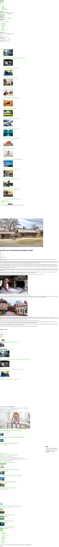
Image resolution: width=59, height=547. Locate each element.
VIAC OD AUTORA (10, 349)
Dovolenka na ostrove (4, 9)
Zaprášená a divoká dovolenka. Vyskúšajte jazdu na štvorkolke (11, 97)
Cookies (2, 546)
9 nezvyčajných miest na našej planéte (8, 342)
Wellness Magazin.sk (4, 29)
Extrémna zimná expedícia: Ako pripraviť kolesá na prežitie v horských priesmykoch (15, 359)
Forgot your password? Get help (4, 36)
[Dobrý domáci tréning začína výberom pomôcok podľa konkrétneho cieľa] (8, 156)
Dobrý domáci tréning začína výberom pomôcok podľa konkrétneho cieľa (12, 159)
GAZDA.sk (3, 25)
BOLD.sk (3, 26)
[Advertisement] (29, 212)
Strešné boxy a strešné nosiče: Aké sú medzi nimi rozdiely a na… (11, 128)
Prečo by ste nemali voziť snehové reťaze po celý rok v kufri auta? (11, 369)
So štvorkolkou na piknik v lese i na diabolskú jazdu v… (10, 108)
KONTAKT (3, 23)
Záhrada (3, 202)
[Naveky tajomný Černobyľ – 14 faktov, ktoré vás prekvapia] (2, 513)
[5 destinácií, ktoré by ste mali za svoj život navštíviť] (2, 519)
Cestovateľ (3, 6)
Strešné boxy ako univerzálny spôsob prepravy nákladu (10, 379)
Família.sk (3, 27)
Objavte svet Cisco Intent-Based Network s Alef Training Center (11, 138)
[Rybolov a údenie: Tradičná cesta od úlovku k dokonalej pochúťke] (8, 186)
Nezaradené (3, 532)
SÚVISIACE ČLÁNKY (3, 349)
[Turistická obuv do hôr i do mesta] (8, 85)
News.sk (3, 28)
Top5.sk (3, 541)
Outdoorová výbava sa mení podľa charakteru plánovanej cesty (9, 443)
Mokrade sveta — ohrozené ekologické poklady (12, 341)
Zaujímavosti (3, 99)
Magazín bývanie (4, 24)
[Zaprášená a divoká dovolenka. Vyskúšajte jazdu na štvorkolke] (8, 95)
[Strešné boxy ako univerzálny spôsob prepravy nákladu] (8, 75)
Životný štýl (3, 7)
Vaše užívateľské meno (11, 33)
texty (0, 253)
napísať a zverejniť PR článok (10, 406)
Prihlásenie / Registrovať (5, 21)
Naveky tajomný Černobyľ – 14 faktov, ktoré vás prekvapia (7, 514)
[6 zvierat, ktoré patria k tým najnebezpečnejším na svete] (2, 525)
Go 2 (2, 5)
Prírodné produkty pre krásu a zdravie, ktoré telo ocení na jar (8, 487)
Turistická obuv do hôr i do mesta (7, 87)
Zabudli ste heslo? (2, 15)
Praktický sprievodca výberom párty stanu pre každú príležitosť (11, 118)
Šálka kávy (3, 30)
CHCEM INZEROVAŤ (5, 535)
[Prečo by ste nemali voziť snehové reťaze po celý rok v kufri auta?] (8, 65)
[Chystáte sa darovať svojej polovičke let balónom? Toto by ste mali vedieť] (8, 196)
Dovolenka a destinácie (5, 8)
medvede (54, 317)
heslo (8, 34)
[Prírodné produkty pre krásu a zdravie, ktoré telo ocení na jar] (8, 176)
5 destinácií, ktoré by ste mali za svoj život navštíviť (6, 520)
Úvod (1, 205)
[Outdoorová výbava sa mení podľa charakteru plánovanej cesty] (8, 166)
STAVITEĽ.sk (4, 538)
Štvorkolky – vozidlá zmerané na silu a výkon (9, 148)
